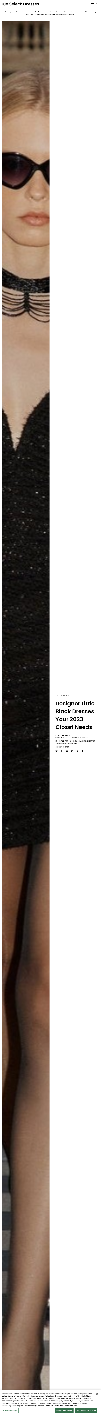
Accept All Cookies (64, 1410)
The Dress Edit (62, 695)
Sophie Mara (64, 735)
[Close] (97, 1394)
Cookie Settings (10, 1410)
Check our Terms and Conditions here (61, 1405)
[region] (50, 1403)
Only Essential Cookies (86, 1410)
